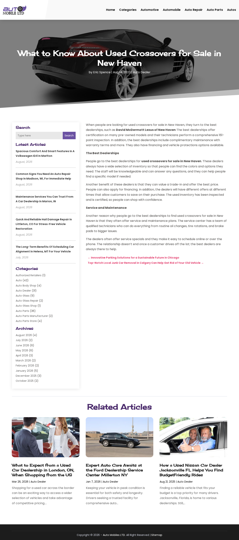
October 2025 (25, 381)
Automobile (172, 10)
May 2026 (22, 350)
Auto (19, 280)
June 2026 (22, 345)
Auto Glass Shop (26, 306)
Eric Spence (102, 72)
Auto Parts (215, 10)
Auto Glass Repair (27, 301)
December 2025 (26, 376)
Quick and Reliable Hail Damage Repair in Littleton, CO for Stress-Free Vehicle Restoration (44, 224)
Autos (231, 10)
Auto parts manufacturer (32, 316)
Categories (127, 10)
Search (69, 135)
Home (110, 10)
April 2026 (22, 355)
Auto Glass (23, 295)
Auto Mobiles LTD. (114, 535)
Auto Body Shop (26, 285)
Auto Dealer (141, 72)
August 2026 (24, 335)
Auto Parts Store (26, 321)
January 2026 (24, 371)
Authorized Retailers (28, 275)
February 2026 (25, 365)
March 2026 (23, 360)
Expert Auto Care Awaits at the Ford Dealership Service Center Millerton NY (114, 470)
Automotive (150, 10)
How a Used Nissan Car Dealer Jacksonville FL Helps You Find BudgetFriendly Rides (191, 470)
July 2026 (22, 340)
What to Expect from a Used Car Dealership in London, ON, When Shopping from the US (43, 470)
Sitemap (156, 535)
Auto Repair (194, 10)
